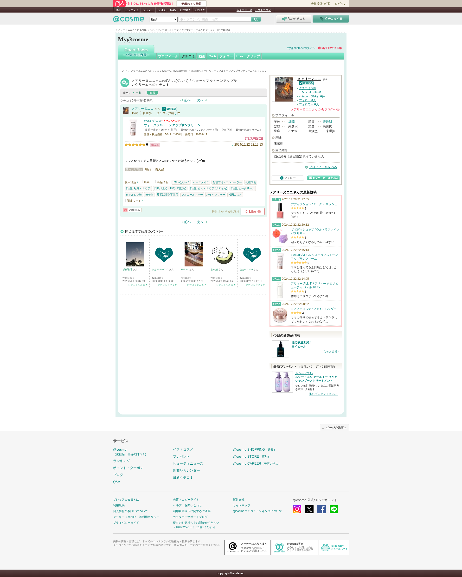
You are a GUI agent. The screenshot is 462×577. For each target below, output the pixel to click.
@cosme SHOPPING (254, 449)
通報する (132, 210)
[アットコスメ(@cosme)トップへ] (128, 20)
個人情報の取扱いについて (130, 511)
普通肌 (327, 121)
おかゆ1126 (247, 269)
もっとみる (330, 351)
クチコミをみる (136, 284)
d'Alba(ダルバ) (152, 120)
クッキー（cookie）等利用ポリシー (136, 517)
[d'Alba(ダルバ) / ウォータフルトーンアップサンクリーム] (133, 134)
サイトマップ (241, 505)
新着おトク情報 (191, 4)
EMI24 (185, 269)
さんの (315, 109)
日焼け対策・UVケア (138, 188)
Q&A (173, 9)
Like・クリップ (248, 56)
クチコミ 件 (307, 88)
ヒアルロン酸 (134, 194)
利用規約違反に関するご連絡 (192, 511)
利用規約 (119, 505)
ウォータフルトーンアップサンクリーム (172, 125)
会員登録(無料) (320, 3)
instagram (297, 509)
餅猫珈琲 (127, 269)
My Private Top (331, 48)
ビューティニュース (188, 463)
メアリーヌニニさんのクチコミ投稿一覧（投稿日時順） (158, 70)
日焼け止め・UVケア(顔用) (161, 129)
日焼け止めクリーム (248, 129)
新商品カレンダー (186, 470)
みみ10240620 (160, 269)
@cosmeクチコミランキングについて (257, 511)
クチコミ (188, 56)
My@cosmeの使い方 (300, 48)
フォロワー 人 (309, 104)
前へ (187, 100)
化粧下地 (227, 129)
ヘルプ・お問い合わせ (187, 505)
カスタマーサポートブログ (190, 517)
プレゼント (181, 456)
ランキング (132, 9)
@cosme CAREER (257, 463)
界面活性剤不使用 (167, 194)
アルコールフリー (192, 194)
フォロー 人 (307, 100)
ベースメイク (201, 182)
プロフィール (168, 56)
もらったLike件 (312, 92)
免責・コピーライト (186, 499)
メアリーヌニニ (143, 108)
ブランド (148, 9)
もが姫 (214, 269)
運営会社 (238, 499)
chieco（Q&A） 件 (312, 96)
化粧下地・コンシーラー (227, 182)
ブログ (162, 9)
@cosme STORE (251, 456)
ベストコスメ (263, 10)
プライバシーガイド (126, 522)
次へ (200, 100)
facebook (321, 509)
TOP (118, 9)
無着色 (149, 194)
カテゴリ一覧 (244, 10)
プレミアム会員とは (126, 499)
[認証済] (169, 108)
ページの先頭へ (336, 427)
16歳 (291, 121)
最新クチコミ (183, 477)
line (334, 509)
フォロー (226, 56)
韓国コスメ (235, 194)
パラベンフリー (215, 194)
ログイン (340, 3)
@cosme (130, 452)
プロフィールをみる (323, 167)
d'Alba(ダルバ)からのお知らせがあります (171, 120)
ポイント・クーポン (128, 468)
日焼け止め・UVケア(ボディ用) (199, 129)
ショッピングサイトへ (254, 138)
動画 (202, 56)
